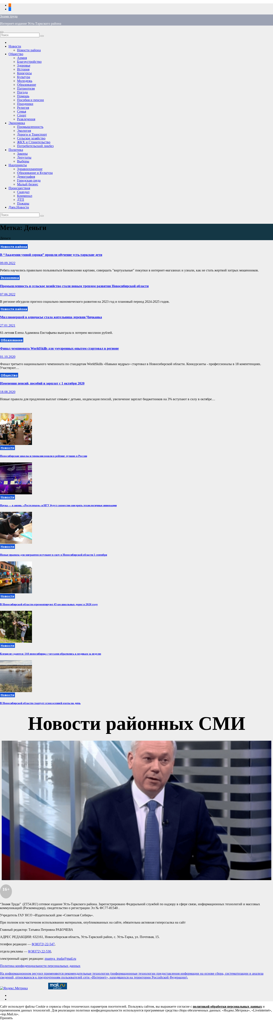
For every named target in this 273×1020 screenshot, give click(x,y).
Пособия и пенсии (30, 100)
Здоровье (23, 65)
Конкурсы (24, 73)
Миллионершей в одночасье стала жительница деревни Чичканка (51, 317)
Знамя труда (8, 16)
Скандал (23, 192)
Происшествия (19, 188)
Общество (16, 54)
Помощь (23, 96)
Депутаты (24, 157)
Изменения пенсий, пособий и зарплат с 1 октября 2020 (42, 383)
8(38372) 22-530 (39, 951)
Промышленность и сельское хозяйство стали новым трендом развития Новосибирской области (74, 286)
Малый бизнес (27, 184)
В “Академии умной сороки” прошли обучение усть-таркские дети (51, 255)
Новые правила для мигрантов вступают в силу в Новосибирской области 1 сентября (53, 554)
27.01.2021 (7, 325)
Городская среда (29, 180)
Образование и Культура (35, 173)
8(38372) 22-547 (43, 944)
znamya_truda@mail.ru (60, 958)
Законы (22, 153)
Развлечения (26, 119)
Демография (26, 176)
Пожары (23, 203)
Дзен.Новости (19, 207)
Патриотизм (26, 88)
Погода (22, 92)
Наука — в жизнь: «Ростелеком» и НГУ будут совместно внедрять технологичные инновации (58, 505)
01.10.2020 (7, 357)
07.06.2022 (7, 294)
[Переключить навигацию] (1, 32)
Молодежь (24, 81)
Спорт (21, 115)
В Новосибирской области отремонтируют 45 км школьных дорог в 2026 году (49, 604)
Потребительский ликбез (35, 146)
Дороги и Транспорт (32, 134)
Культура (23, 77)
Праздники (25, 104)
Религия (23, 107)
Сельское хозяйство (31, 138)
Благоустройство (29, 61)
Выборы (23, 161)
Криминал (24, 196)
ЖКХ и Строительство (33, 142)
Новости (15, 46)
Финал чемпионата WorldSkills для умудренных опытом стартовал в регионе (59, 348)
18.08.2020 (7, 392)
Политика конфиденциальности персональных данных (40, 966)
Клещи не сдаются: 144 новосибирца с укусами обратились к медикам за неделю (50, 653)
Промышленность (30, 127)
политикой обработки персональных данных (227, 1006)
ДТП (20, 199)
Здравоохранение (29, 169)
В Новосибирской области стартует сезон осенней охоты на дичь (40, 703)
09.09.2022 (7, 263)
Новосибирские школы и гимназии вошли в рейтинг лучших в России (43, 456)
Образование (26, 84)
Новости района (29, 50)
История (23, 69)
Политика (16, 150)
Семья (21, 111)
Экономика (17, 123)
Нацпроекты (18, 165)
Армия (22, 58)
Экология (24, 130)
